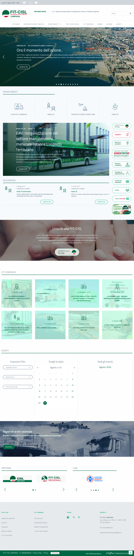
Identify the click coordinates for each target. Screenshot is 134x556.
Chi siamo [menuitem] (16, 24)
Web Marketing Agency (93, 553)
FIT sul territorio (6, 535)
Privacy (46, 553)
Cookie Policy (55, 553)
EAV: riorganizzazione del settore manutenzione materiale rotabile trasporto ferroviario (39, 141)
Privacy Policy (37, 553)
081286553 (106, 522)
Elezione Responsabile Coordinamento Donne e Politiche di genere (17, 298)
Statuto (4, 522)
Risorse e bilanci (6, 531)
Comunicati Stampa (40, 522)
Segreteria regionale (8, 518)
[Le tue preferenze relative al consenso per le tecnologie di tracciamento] (130, 552)
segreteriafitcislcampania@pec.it (111, 532)
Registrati (8, 447)
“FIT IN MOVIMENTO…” (43, 293)
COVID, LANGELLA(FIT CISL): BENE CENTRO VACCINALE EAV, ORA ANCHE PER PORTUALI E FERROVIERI (35, 195)
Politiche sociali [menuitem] (72, 24)
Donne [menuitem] (100, 24)
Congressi (4, 527)
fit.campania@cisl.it (106, 527)
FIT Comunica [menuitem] (88, 24)
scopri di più (23, 67)
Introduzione (38, 518)
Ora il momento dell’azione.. (40, 50)
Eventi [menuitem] (119, 24)
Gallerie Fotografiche (41, 527)
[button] (56, 84)
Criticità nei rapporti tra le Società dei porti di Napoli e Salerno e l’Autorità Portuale (83, 298)
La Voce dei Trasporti (41, 531)
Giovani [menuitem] (109, 24)
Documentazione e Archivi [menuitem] (34, 24)
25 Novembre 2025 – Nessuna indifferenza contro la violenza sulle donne (117, 298)
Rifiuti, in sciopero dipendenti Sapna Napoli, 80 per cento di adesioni (90, 195)
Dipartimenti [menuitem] (53, 24)
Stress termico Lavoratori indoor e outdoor (117, 326)
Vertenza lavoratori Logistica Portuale (84, 329)
